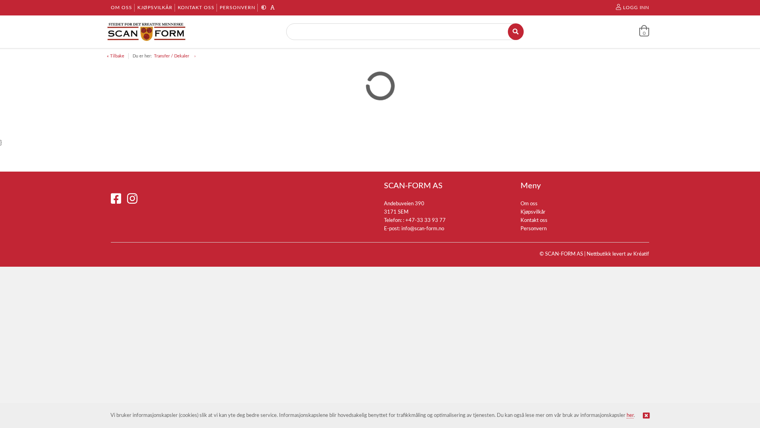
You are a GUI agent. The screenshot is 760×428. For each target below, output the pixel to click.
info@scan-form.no (422, 228)
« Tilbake (115, 56)
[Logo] (146, 31)
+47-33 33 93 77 (425, 220)
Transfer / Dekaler (172, 56)
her (630, 415)
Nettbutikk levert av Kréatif (618, 254)
